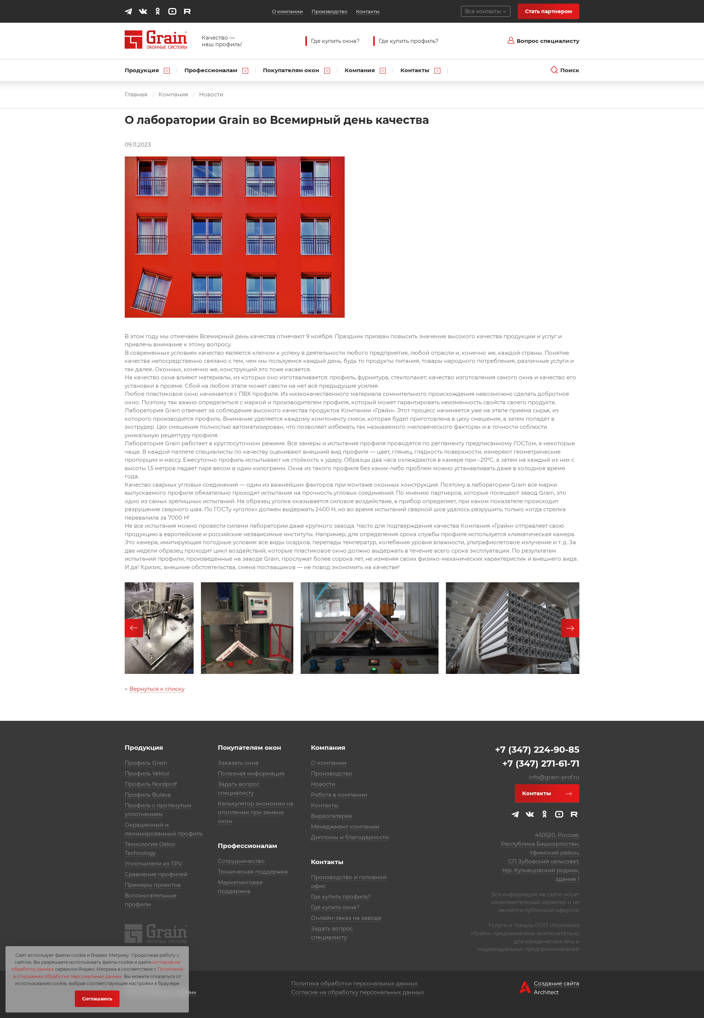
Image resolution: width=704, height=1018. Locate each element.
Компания (360, 70)
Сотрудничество (241, 860)
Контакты (368, 11)
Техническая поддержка (253, 871)
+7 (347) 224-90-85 (537, 749)
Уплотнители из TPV (153, 863)
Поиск (569, 70)
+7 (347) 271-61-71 (540, 763)
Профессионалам (211, 70)
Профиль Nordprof (151, 784)
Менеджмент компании (345, 826)
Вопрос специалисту (548, 40)
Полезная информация (251, 773)
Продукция (142, 70)
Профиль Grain (146, 762)
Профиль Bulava (148, 794)
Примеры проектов (153, 884)
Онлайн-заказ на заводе (346, 917)
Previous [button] (134, 628)
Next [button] (570, 628)
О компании (287, 11)
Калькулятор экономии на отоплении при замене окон (255, 812)
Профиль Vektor (147, 773)
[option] (159, 628)
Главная (136, 94)
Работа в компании (339, 794)
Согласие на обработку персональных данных (357, 992)
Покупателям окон (291, 70)
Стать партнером (548, 11)
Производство (329, 11)
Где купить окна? (335, 40)
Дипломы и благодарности (350, 837)
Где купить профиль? (409, 40)
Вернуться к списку (156, 688)
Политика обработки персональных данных (354, 983)
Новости (211, 94)
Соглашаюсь (97, 999)
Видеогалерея (331, 815)
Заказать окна (238, 762)
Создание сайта (556, 983)
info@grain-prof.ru (554, 777)
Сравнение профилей (156, 874)
